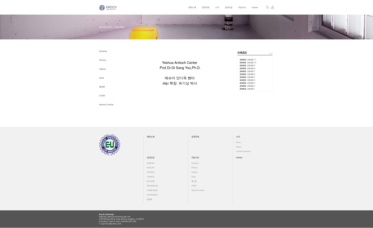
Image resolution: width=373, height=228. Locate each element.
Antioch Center (106, 104)
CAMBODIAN (152, 190)
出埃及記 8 (251, 68)
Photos (102, 59)
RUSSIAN (151, 181)
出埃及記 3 (251, 83)
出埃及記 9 (251, 65)
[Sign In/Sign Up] (272, 7)
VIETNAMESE (152, 194)
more (270, 53)
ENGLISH (150, 167)
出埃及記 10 (251, 62)
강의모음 (228, 7)
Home (255, 7)
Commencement (243, 151)
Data (101, 77)
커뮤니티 (242, 7)
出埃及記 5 (251, 77)
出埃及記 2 (251, 86)
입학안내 (205, 7)
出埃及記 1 (251, 89)
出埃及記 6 (251, 74)
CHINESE (150, 176)
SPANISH (151, 172)
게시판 (102, 86)
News (238, 142)
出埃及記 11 (251, 59)
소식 (217, 7)
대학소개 (192, 7)
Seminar (103, 51)
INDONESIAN (152, 185)
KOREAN (150, 163)
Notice (239, 146)
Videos (102, 68)
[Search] (267, 7)
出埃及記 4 (251, 80)
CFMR (102, 95)
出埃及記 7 (251, 71)
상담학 (149, 199)
